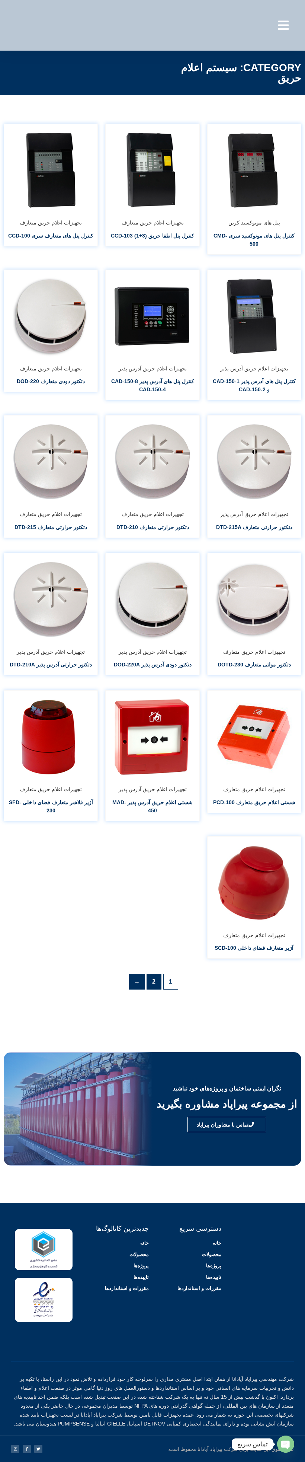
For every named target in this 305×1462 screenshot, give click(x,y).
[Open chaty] (285, 1444)
